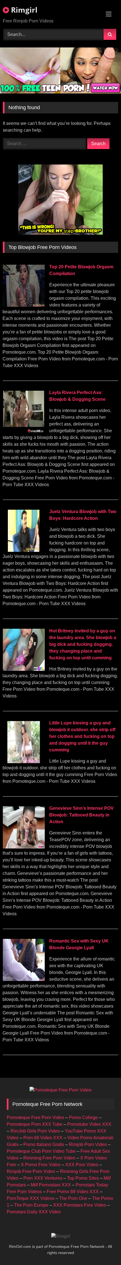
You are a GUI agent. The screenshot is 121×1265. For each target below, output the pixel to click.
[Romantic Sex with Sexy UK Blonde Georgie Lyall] (24, 979)
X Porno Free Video (40, 1164)
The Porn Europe (31, 1205)
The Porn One (73, 1198)
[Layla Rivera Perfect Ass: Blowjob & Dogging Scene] (24, 431)
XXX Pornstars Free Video (79, 1205)
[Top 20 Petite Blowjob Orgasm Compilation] (24, 305)
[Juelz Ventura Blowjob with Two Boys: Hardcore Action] (24, 550)
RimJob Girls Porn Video (35, 1131)
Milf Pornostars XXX (51, 1184)
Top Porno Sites (83, 1178)
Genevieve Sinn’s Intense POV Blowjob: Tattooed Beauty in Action (81, 815)
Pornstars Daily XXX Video (34, 1211)
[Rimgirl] (60, 1236)
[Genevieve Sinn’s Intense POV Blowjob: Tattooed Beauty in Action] (24, 847)
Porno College (83, 1117)
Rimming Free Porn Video (49, 1158)
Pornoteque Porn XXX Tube (34, 1124)
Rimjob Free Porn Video (31, 1171)
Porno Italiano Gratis (43, 1144)
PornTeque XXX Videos (30, 1198)
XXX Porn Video (81, 1164)
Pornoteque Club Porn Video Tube (41, 1151)
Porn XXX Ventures (42, 1178)
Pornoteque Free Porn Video (35, 1117)
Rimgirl (23, 10)
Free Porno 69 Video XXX (73, 1191)
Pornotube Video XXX (89, 1124)
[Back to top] (103, 1248)
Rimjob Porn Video (88, 1144)
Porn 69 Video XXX (42, 1137)
